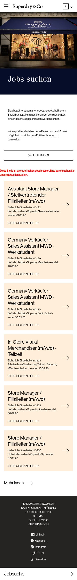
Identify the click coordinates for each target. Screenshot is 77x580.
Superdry (28, 7)
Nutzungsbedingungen (38, 503)
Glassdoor (40, 559)
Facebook (40, 540)
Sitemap (38, 516)
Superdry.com (39, 524)
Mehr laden (14, 483)
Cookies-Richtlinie (38, 512)
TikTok (40, 553)
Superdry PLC (38, 520)
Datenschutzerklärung (38, 507)
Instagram (40, 546)
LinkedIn (40, 534)
